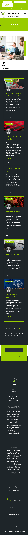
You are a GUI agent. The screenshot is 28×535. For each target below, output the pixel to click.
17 (13, 333)
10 (14, 331)
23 (11, 336)
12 (20, 331)
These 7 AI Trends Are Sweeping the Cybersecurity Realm (13, 295)
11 (17, 331)
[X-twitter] (16, 8)
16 (11, 333)
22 (8, 336)
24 (14, 336)
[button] (25, 13)
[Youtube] (14, 8)
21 (5, 336)
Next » (21, 336)
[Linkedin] (11, 8)
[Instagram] (9, 8)
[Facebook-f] (6, 8)
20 (22, 333)
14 (5, 333)
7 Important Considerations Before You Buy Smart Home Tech (13, 170)
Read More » (9, 114)
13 (22, 331)
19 (19, 333)
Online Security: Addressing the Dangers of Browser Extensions (13, 138)
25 (17, 336)
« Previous (7, 328)
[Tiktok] (19, 8)
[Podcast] (21, 8)
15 (8, 333)
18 (16, 333)
